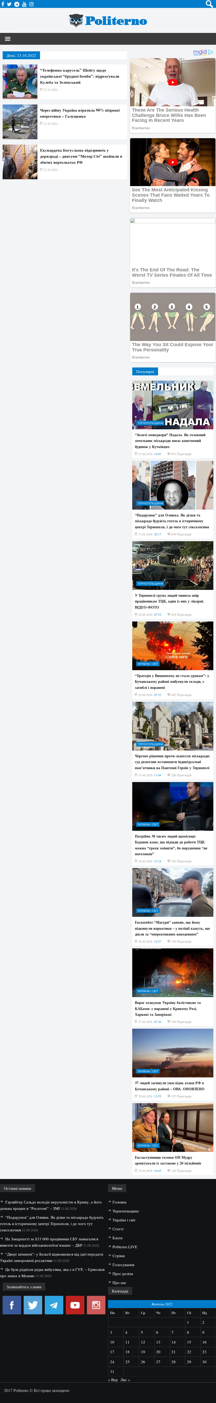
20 (158, 1351)
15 (189, 1342)
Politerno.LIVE (124, 1246)
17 (112, 1351)
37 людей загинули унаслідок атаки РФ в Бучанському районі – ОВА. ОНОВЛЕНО (169, 1085)
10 (112, 1342)
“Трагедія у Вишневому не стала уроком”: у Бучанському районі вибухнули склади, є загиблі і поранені (172, 681)
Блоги (117, 1237)
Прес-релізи (122, 1273)
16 (204, 1342)
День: (21, 55)
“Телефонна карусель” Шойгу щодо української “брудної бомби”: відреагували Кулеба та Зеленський (79, 76)
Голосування (123, 1264)
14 (173, 1342)
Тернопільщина (150, 423)
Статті (118, 1228)
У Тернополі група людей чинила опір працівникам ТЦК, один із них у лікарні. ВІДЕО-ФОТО (169, 601)
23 (204, 1351)
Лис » (125, 1379)
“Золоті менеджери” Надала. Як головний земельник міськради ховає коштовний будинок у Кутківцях (170, 440)
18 (127, 1351)
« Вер (113, 1379)
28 (173, 1361)
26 (143, 1361)
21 (173, 1351)
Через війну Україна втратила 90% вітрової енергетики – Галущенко (80, 113)
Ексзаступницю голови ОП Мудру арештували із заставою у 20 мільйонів (168, 1160)
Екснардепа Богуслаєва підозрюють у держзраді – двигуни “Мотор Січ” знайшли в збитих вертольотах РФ (81, 156)
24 (112, 1361)
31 (112, 1371)
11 (127, 1342)
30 (204, 1361)
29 (189, 1361)
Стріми (118, 1255)
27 (158, 1361)
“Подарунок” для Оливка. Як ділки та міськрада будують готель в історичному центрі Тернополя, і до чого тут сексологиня (172, 521)
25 (127, 1361)
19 (143, 1351)
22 (189, 1351)
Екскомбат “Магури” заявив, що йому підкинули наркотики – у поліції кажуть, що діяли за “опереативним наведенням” (172, 928)
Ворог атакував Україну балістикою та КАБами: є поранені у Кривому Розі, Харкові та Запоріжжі (168, 1008)
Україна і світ (148, 664)
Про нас (119, 1282)
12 (143, 1342)
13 (158, 1342)
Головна (119, 1202)
